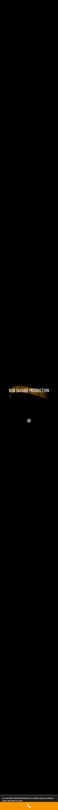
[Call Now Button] (29, 806)
